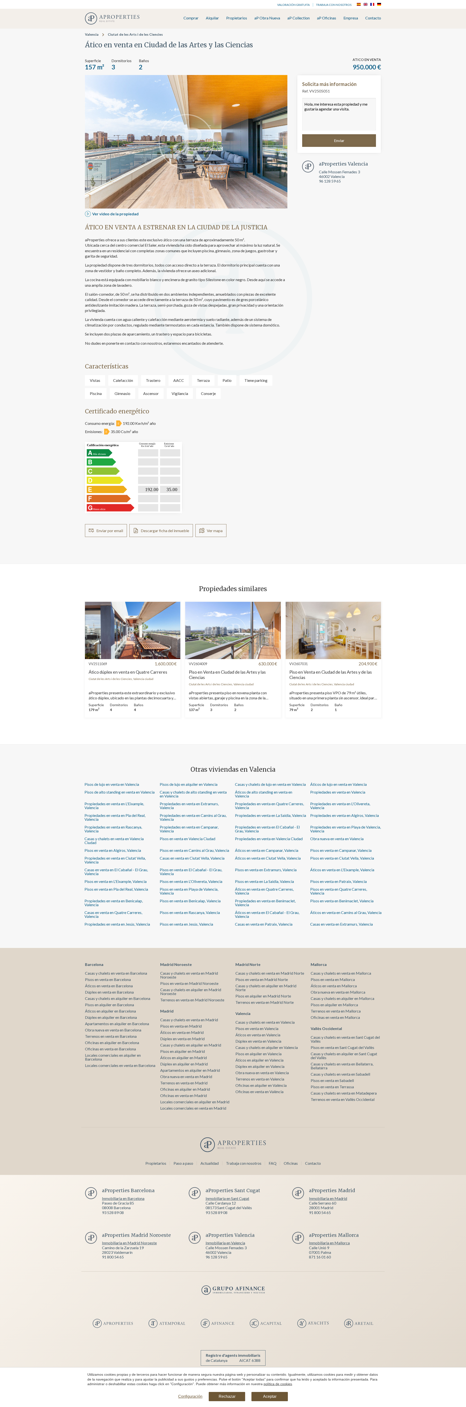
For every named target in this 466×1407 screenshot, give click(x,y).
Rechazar (227, 1396)
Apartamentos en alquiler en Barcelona (117, 1023)
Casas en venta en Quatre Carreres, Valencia (113, 914)
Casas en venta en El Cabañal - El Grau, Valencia (116, 871)
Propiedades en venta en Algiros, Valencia (344, 815)
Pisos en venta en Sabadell (332, 1080)
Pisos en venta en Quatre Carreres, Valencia (338, 891)
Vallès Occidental (326, 1028)
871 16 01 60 (320, 1257)
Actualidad (209, 1163)
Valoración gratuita (293, 5)
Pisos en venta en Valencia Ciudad (187, 838)
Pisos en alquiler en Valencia (258, 1053)
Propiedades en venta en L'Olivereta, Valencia (340, 805)
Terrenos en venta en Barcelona (111, 1036)
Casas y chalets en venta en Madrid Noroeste (189, 975)
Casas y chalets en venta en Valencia (265, 1022)
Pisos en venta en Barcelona (108, 979)
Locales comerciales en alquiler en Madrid (194, 1101)
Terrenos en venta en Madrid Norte (264, 1002)
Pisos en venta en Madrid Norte (261, 979)
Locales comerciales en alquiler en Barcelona (113, 1057)
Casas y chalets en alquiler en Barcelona (117, 998)
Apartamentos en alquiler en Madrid (190, 1070)
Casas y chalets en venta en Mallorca (341, 973)
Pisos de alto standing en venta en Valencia (119, 792)
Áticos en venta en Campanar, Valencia (266, 850)
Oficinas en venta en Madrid (183, 1095)
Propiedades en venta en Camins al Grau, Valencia (193, 817)
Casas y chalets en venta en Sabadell (340, 1074)
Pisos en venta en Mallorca (333, 979)
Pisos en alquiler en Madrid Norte (263, 996)
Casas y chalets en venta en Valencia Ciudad (114, 840)
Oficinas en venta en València (259, 1091)
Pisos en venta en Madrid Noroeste (189, 983)
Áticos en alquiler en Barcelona (110, 1011)
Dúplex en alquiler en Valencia (259, 1066)
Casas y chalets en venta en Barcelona (116, 973)
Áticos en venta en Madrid (182, 1032)
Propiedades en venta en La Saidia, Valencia (270, 815)
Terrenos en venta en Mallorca (336, 1011)
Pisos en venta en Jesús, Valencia (186, 924)
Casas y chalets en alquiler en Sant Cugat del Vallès (344, 1055)
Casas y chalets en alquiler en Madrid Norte (265, 987)
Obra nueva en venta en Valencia (337, 838)
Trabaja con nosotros (333, 5)
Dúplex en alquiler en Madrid (184, 1064)
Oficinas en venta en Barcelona (110, 1049)
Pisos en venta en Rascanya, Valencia (190, 912)
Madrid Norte (247, 964)
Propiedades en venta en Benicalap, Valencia (113, 902)
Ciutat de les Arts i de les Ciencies (135, 34)
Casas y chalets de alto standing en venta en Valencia (193, 794)
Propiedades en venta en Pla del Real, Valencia (114, 817)
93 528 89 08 (113, 1212)
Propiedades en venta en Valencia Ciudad (269, 838)
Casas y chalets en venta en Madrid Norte (269, 973)
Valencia (92, 34)
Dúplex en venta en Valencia (258, 1041)
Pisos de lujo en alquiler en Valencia (188, 784)
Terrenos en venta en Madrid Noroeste (192, 999)
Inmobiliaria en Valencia (225, 1242)
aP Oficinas (326, 18)
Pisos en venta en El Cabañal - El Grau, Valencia (191, 871)
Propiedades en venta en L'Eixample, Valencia (114, 805)
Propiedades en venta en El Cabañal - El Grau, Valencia (267, 829)
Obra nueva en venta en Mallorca (338, 992)
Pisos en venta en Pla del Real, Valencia (116, 889)
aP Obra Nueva (267, 18)
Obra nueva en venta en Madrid (186, 1076)
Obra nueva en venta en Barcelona (113, 1030)
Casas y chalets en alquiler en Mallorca (342, 998)
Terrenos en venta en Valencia (259, 1079)
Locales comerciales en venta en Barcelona (120, 1065)
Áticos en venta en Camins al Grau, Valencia (346, 912)
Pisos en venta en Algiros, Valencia (112, 850)
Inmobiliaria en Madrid (328, 1198)
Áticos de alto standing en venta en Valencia (263, 794)
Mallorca (319, 964)
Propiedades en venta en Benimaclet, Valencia (265, 902)
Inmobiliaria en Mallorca (329, 1242)
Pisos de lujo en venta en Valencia (111, 784)
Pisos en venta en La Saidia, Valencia (264, 881)
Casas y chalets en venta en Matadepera (344, 1093)
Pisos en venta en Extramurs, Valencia (266, 869)
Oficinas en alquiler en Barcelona (112, 1042)
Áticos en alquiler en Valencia (259, 1060)
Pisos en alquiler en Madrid (182, 1051)
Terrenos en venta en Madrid (184, 1082)
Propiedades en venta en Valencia (337, 792)
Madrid (167, 1011)
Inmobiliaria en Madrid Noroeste (129, 1242)
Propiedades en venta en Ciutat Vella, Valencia (115, 860)
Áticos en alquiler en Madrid (183, 1057)
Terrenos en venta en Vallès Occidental (342, 1099)
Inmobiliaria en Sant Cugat (227, 1198)
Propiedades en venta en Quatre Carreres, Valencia (269, 805)
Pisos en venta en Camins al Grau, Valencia (194, 850)
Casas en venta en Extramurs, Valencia (341, 924)
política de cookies (278, 1384)
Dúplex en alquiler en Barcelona (111, 1017)
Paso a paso (183, 1163)
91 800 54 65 (320, 1212)
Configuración (190, 1396)
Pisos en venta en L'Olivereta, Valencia (191, 881)
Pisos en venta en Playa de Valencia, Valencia (189, 891)
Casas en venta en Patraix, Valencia (263, 924)
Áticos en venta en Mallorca (334, 985)
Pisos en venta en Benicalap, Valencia (190, 900)
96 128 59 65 (330, 181)
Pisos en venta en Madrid (181, 1026)
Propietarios (236, 18)
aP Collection (298, 18)
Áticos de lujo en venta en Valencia (338, 784)
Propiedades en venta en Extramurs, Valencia (189, 805)
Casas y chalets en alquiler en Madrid (190, 1045)
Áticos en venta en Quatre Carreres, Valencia (264, 891)
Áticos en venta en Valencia (257, 1034)
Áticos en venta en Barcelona (109, 985)
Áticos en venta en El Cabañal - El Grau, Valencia (267, 914)
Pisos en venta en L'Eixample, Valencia (115, 881)
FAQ (272, 1163)
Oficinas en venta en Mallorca (335, 1017)
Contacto (373, 18)
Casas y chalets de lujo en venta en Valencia (270, 784)
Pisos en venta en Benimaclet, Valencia (342, 900)
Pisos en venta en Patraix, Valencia (338, 881)
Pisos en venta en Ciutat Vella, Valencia (342, 858)
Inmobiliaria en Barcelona (123, 1198)
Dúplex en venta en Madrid (182, 1038)
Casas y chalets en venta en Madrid (189, 1019)
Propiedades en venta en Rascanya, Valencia (113, 829)
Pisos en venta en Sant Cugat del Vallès (342, 1047)
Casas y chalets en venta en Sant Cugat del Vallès (345, 1039)
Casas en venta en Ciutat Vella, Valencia (192, 858)
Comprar (191, 18)
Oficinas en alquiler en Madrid (185, 1089)
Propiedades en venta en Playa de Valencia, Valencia (345, 829)
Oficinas (291, 1163)
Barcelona (94, 964)
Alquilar (212, 18)
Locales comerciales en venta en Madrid (193, 1108)
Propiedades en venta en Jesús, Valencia (117, 924)
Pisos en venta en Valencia (256, 1028)
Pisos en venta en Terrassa (332, 1086)
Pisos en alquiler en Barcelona (109, 1004)
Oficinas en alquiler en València (261, 1085)
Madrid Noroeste (176, 964)
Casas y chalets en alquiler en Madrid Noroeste (190, 991)
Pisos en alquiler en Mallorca (334, 1004)
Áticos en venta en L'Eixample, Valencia (342, 869)
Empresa (350, 18)
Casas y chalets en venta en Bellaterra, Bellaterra (342, 1066)
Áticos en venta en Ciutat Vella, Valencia (268, 858)
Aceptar (269, 1396)
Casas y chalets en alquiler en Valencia (266, 1047)
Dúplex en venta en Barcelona (109, 992)
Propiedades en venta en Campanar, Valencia (189, 829)
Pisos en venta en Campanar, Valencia (341, 850)
